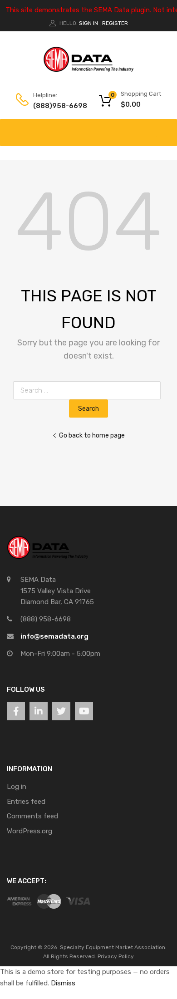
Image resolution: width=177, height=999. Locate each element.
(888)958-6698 (55, 106)
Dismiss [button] (63, 983)
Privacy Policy (116, 956)
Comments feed (32, 816)
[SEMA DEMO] (88, 70)
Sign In (88, 23)
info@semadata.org (54, 636)
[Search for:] (88, 390)
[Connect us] (16, 711)
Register (115, 23)
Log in (16, 786)
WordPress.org (29, 831)
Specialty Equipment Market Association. (113, 947)
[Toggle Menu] (165, 128)
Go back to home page (92, 435)
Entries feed (26, 801)
